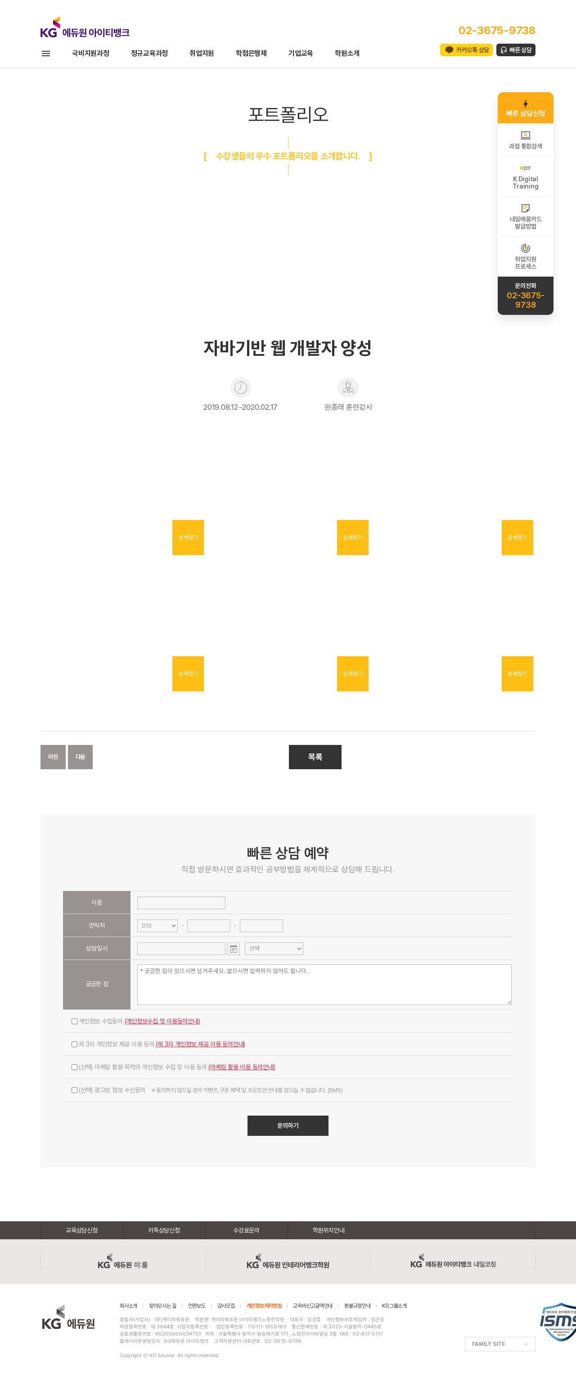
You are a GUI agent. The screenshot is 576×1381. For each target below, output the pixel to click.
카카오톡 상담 (472, 50)
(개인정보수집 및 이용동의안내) (162, 1021)
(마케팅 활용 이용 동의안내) (241, 1067)
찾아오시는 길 (162, 1306)
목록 (315, 757)
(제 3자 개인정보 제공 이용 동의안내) (200, 1044)
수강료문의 (246, 1230)
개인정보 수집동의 (139, 1021)
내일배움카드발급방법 (526, 222)
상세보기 (188, 537)
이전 (53, 756)
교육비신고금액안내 (313, 1306)
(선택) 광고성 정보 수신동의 (210, 1090)
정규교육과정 (149, 53)
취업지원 (201, 53)
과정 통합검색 (525, 146)
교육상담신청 (82, 1230)
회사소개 (128, 1306)
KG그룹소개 (394, 1306)
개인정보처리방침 (264, 1306)
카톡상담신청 (164, 1230)
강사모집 (226, 1306)
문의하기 (288, 1125)
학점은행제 (251, 53)
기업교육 (300, 53)
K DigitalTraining (525, 182)
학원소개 (347, 53)
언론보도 (197, 1306)
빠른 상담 (520, 50)
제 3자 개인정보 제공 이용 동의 (162, 1044)
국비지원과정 (90, 53)
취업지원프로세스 (525, 263)
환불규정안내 (357, 1306)
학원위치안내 (329, 1230)
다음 (81, 756)
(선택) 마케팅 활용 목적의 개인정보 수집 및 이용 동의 (177, 1067)
